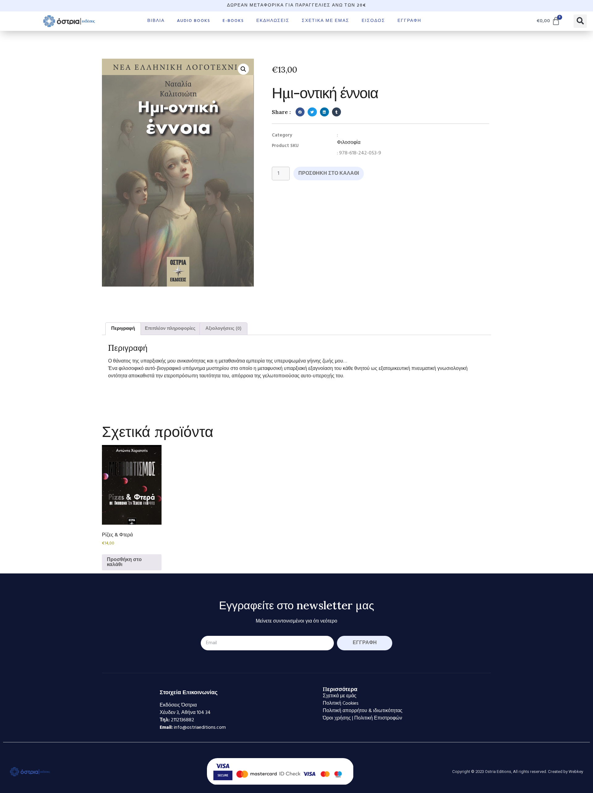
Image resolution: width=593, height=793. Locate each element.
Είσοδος (373, 20)
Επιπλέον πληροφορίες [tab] (170, 328)
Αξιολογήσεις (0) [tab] (223, 328)
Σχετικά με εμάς (325, 20)
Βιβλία (156, 20)
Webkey (576, 771)
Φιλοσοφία (348, 142)
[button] (580, 21)
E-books (233, 20)
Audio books (193, 20)
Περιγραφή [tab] (123, 328)
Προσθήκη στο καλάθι (328, 174)
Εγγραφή (409, 20)
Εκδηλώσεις (272, 20)
